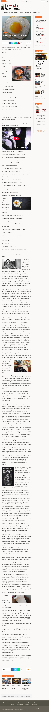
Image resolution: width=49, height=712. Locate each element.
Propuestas (34, 704)
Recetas (21, 12)
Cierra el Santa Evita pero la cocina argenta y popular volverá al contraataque (40, 65)
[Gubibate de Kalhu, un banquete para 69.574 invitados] (16, 681)
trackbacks (19, 696)
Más (39, 12)
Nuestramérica (20, 704)
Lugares (40, 54)
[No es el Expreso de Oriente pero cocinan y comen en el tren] (6, 681)
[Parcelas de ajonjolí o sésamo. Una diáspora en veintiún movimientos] (37, 92)
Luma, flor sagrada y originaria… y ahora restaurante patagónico (40, 33)
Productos (27, 704)
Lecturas (34, 12)
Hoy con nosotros (28, 12)
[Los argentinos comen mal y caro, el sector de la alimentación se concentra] (26, 681)
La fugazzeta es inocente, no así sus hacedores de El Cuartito (41, 40)
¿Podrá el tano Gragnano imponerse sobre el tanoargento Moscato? (20, 1)
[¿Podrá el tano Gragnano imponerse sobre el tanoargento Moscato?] (37, 75)
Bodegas (6, 12)
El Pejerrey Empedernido (13, 12)
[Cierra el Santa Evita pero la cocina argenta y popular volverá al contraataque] (41, 56)
